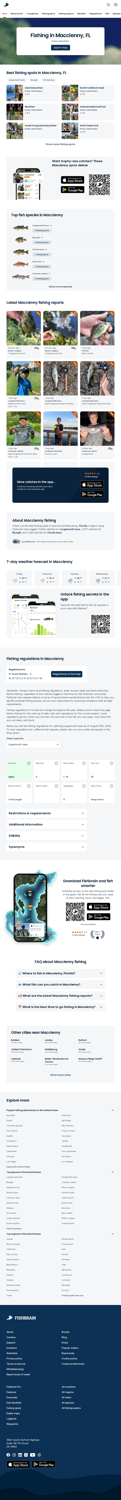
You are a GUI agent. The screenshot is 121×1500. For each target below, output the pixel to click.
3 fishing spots (42, 266)
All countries (69, 1386)
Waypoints (12, 1423)
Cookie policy (69, 1358)
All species (68, 1402)
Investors (11, 1347)
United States (63, 41)
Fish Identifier (14, 1402)
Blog (64, 1337)
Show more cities (60, 1075)
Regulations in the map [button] (67, 674)
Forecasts (11, 1397)
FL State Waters (18, 674)
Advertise (11, 1353)
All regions (68, 1392)
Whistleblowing (15, 1369)
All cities (66, 1397)
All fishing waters (71, 1408)
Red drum (37, 261)
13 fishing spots (42, 230)
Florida (54, 41)
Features (11, 1392)
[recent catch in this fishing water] (23, 335)
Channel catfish (40, 273)
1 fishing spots (41, 254)
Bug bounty (68, 1353)
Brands (66, 1331)
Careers (10, 1337)
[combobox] (8, 744)
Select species (15, 738)
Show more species (60, 286)
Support (10, 1342)
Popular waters (70, 1347)
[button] (19, 770)
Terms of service (15, 1363)
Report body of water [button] (18, 1374)
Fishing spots (13, 1408)
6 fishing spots (42, 242)
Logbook (11, 1418)
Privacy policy (14, 1358)
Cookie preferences (73, 1363)
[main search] (108, 5)
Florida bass (48, 80)
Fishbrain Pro (13, 1386)
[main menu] (115, 4)
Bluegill (34, 80)
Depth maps (13, 1413)
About (9, 1331)
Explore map (60, 47)
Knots (65, 1342)
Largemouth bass (17, 80)
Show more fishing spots (60, 144)
